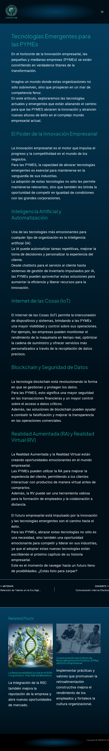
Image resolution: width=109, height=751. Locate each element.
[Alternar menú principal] (102, 12)
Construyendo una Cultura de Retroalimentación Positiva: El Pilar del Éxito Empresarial (77, 660)
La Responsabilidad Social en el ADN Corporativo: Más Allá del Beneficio (30, 674)
